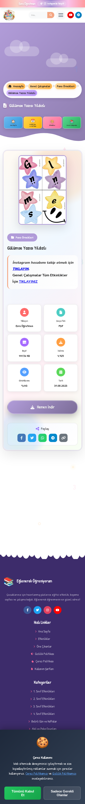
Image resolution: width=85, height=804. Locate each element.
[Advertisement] (42, 55)
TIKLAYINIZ (28, 281)
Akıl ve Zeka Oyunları (44, 729)
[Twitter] (32, 438)
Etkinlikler (44, 639)
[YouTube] (70, 15)
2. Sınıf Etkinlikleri (44, 699)
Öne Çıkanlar (44, 646)
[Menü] (60, 15)
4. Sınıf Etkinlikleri (44, 714)
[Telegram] (78, 15)
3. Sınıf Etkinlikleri (44, 706)
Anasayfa (18, 86)
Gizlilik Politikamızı (64, 773)
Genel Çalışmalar (40, 86)
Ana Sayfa (44, 631)
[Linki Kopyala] (63, 438)
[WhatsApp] (42, 438)
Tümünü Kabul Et (23, 793)
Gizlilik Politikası (44, 654)
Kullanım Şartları (44, 669)
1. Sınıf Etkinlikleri (44, 691)
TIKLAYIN (20, 269)
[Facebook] (21, 438)
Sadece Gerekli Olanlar (62, 793)
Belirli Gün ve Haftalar (44, 721)
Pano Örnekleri (66, 86)
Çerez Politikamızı (37, 773)
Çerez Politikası (45, 661)
